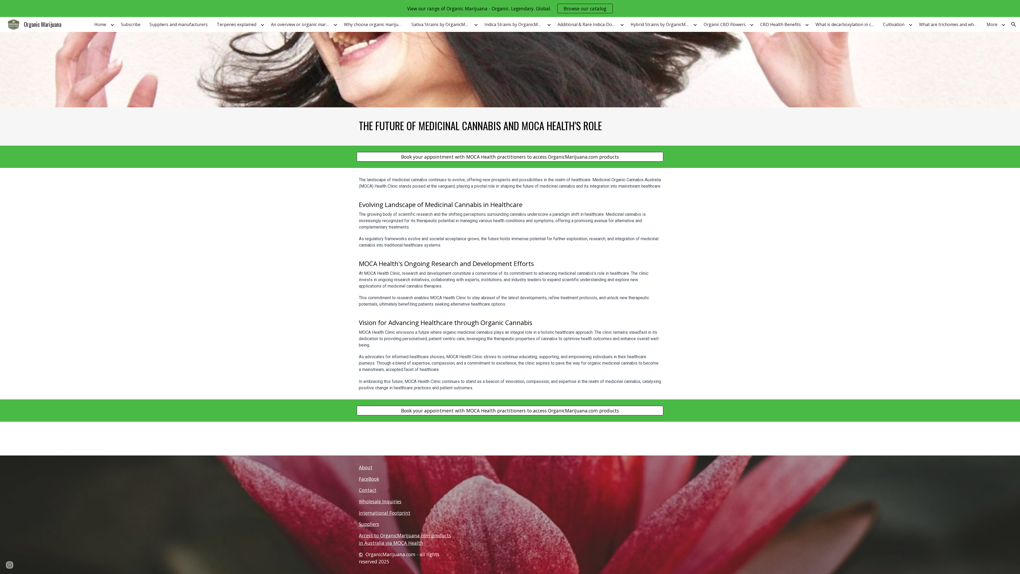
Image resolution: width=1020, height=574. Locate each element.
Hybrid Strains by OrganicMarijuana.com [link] (661, 24)
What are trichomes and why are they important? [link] (949, 24)
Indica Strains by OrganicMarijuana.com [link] (515, 24)
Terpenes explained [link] (236, 24)
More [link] (992, 24)
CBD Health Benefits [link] (780, 24)
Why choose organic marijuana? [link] (374, 24)
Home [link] (100, 24)
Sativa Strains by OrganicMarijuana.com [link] (442, 24)
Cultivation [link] (893, 24)
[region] (510, 8)
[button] (1013, 24)
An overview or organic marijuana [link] (301, 24)
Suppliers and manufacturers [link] (179, 24)
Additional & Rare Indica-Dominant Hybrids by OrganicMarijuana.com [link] (588, 24)
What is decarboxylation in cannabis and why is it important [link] (846, 24)
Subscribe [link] (131, 24)
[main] (510, 126)
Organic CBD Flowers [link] (725, 24)
